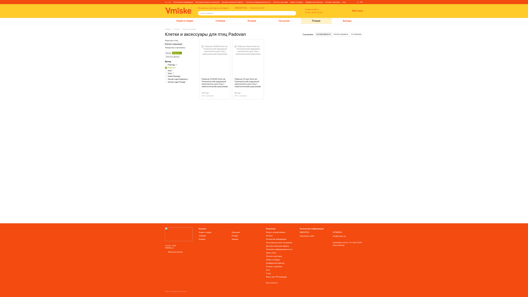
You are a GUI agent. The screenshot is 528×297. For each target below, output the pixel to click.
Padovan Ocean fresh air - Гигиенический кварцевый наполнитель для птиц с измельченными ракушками (248, 83)
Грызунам (284, 21)
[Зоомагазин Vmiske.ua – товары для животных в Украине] (179, 234)
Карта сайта (271, 253)
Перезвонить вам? (257, 8)
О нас (268, 273)
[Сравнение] (334, 11)
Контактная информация (183, 2)
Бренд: (168, 53)
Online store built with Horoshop (175, 291)
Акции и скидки (184, 21)
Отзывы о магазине (332, 2)
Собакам (220, 21)
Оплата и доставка (280, 2)
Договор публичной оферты (233, 2)
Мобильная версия (175, 252)
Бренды (347, 21)
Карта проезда (338, 245)
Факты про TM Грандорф (276, 277)
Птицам (316, 21)
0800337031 (241, 8)
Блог (344, 2)
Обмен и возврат (296, 2)
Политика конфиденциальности (258, 2)
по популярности (323, 34)
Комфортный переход (314, 2)
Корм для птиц (171, 40)
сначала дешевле (340, 34)
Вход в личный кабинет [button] (276, 232)
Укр (358, 2)
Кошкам (252, 21)
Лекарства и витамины (175, 48)
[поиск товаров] (294, 13)
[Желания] (341, 11)
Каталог (168, 2)
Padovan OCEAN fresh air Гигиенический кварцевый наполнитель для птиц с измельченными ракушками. (215, 83)
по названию (356, 34)
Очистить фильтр (172, 57)
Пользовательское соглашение (207, 2)
